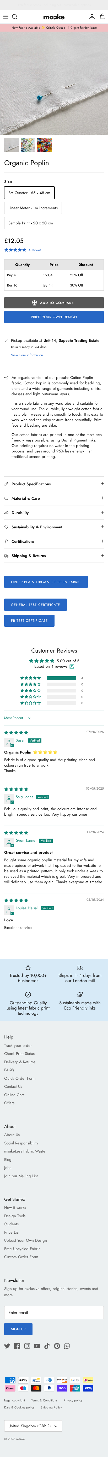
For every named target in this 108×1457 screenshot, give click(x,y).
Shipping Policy (51, 1407)
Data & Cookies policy (19, 1407)
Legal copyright (14, 1400)
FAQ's (9, 1070)
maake (20, 1439)
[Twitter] (7, 1346)
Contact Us (13, 1086)
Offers (9, 1103)
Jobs (7, 1168)
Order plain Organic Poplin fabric (46, 582)
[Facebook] (17, 1346)
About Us (12, 1135)
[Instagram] (27, 1346)
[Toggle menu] (6, 16)
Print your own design (54, 316)
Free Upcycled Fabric (22, 1249)
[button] (30, 678)
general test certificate (35, 604)
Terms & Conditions (44, 1400)
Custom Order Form (21, 1257)
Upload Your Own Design (25, 1240)
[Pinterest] (57, 1346)
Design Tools (14, 1216)
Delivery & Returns (19, 1062)
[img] (16, 733)
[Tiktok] (47, 1346)
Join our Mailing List (21, 1176)
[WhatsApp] (67, 1346)
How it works (15, 1207)
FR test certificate (29, 620)
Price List (11, 1232)
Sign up (18, 1329)
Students (11, 1224)
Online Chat (14, 1095)
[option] (54, 83)
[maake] (54, 17)
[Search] (17, 16)
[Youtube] (37, 1346)
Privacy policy (73, 1400)
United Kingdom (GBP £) (29, 1426)
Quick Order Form (20, 1078)
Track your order (18, 1045)
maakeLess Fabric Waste (24, 1151)
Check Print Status (19, 1053)
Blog (8, 1159)
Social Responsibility (21, 1143)
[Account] (90, 16)
